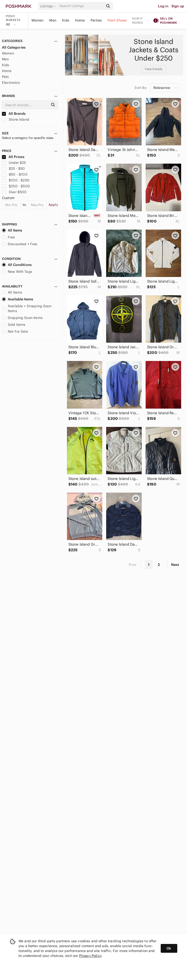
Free (11, 237)
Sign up (177, 6)
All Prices (16, 157)
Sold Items (17, 324)
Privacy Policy (90, 955)
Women (37, 20)
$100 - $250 (19, 180)
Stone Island (18, 119)
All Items (15, 230)
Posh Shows (117, 20)
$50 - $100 (18, 174)
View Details (154, 69)
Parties (96, 20)
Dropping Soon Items (25, 318)
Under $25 (17, 162)
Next (175, 564)
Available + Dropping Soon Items (29, 308)
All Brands (17, 113)
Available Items (20, 299)
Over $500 (18, 192)
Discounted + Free (22, 244)
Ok (169, 948)
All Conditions (20, 265)
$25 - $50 (17, 168)
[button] (49, 6)
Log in (163, 6)
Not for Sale (18, 331)
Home (80, 20)
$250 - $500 (19, 186)
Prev (133, 564)
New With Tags (20, 271)
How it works (137, 20)
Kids (65, 20)
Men (52, 20)
